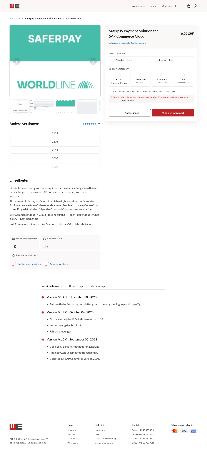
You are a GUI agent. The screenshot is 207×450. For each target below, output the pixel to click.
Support (154, 5)
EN (176, 5)
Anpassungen (99, 286)
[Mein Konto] (194, 6)
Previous (16, 61)
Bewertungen (77, 286)
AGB (97, 434)
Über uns (167, 5)
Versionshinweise (52, 286)
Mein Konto (73, 438)
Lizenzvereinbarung (104, 443)
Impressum (100, 430)
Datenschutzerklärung (105, 438)
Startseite (15, 18)
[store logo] (15, 6)
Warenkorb (72, 443)
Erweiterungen (138, 5)
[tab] (52, 286)
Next (93, 61)
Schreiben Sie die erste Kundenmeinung (127, 43)
